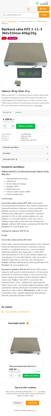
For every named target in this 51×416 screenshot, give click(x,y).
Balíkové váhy (12, 21)
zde (35, 411)
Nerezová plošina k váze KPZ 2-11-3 (22, 366)
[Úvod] (12, 9)
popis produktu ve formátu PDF (17, 311)
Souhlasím (32, 403)
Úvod (3, 21)
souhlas (34, 392)
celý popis (38, 106)
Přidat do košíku (26, 126)
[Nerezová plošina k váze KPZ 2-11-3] (25, 346)
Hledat (44, 15)
